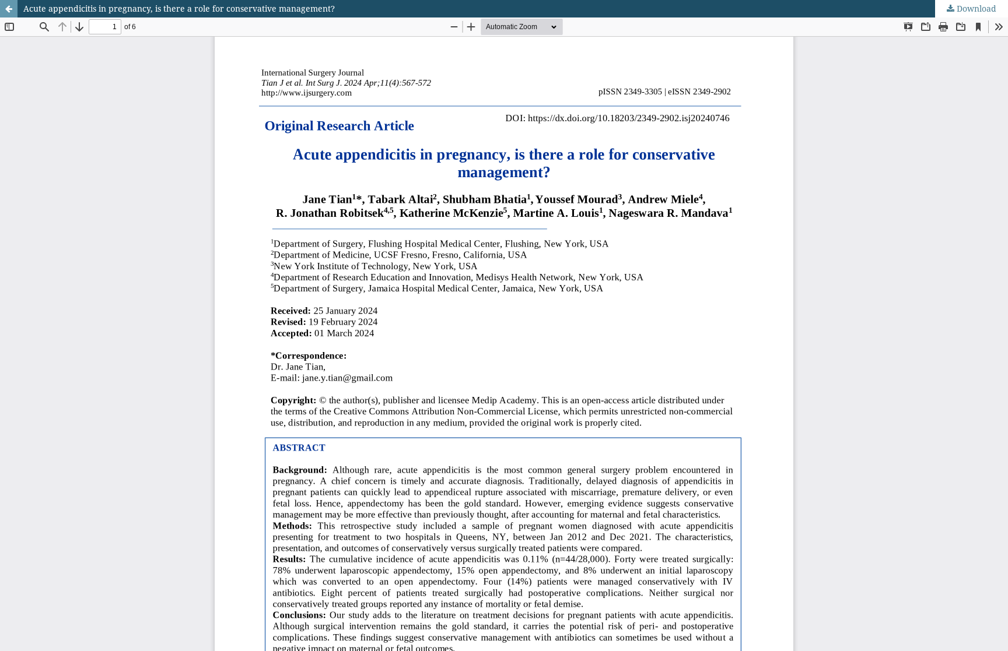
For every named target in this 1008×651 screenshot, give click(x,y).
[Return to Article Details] (9, 8)
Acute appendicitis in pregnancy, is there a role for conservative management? (179, 8)
